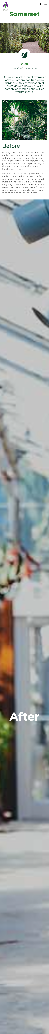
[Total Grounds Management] (5, 4)
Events (24, 63)
